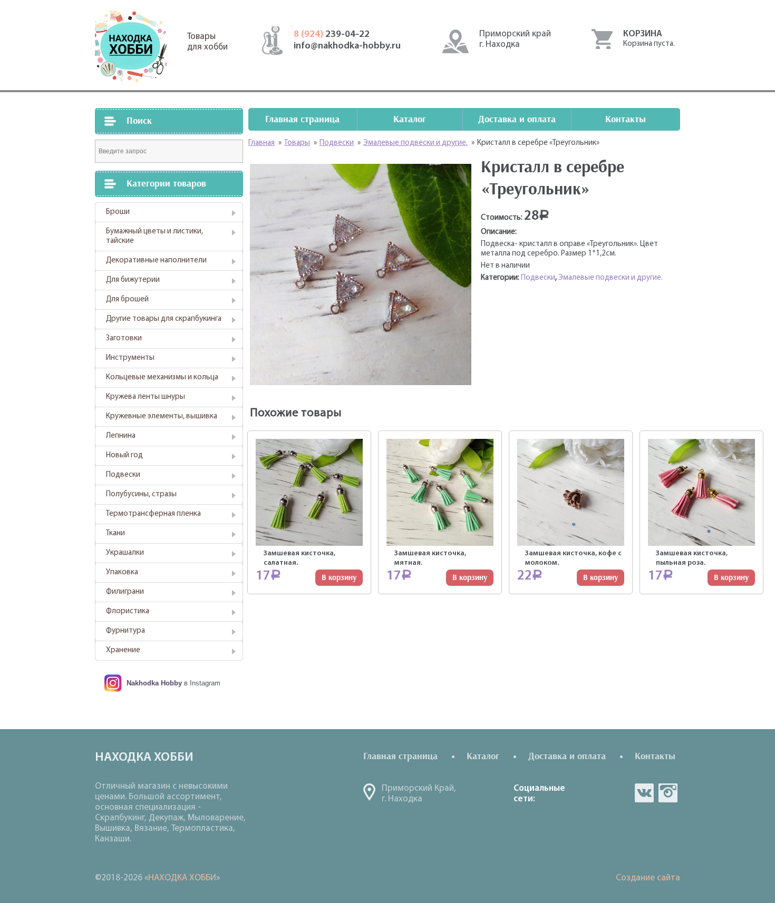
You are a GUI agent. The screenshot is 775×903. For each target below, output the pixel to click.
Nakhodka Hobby (154, 683)
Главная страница (302, 119)
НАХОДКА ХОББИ (182, 877)
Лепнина (120, 436)
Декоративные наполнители (156, 260)
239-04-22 (332, 35)
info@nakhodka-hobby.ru (347, 46)
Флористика (127, 611)
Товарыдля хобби (207, 42)
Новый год (124, 455)
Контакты (625, 119)
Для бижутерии (133, 280)
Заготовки (124, 338)
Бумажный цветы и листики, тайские (154, 236)
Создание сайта (648, 877)
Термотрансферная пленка (153, 514)
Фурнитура (125, 631)
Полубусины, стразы (141, 494)
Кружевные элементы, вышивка (161, 416)
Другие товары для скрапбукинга (163, 319)
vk (644, 792)
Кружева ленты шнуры (145, 397)
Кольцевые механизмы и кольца (162, 377)
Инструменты (130, 358)
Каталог (409, 119)
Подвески (123, 475)
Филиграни (125, 592)
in (667, 792)
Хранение (123, 650)
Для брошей (127, 299)
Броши (118, 212)
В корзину (339, 578)
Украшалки (125, 553)
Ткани (115, 533)
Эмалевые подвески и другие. (610, 278)
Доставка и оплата (517, 119)
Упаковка (122, 572)
